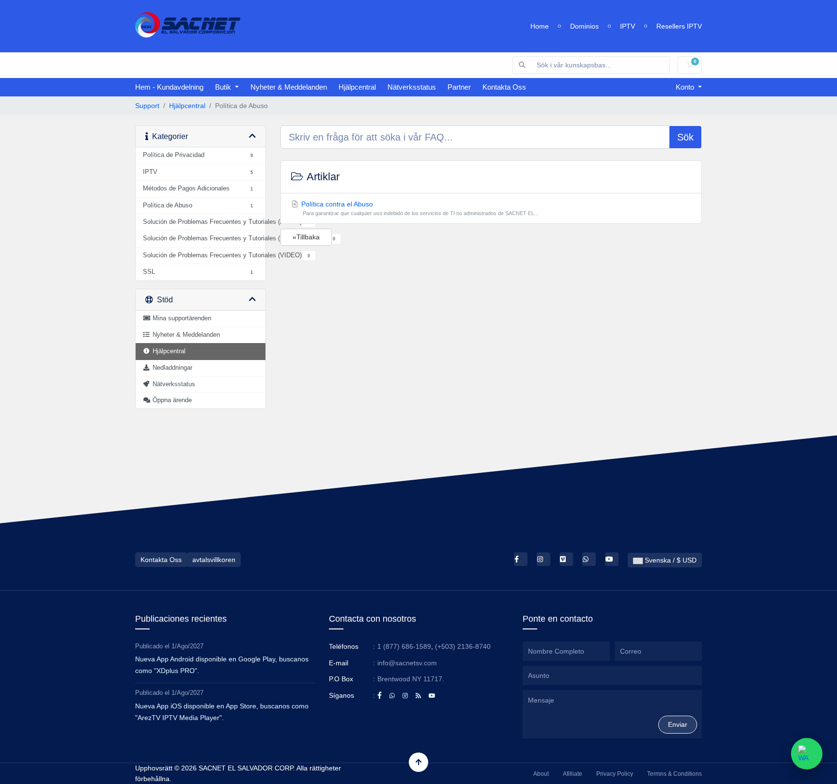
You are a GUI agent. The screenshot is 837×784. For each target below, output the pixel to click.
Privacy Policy (614, 773)
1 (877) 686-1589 (404, 646)
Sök (685, 137)
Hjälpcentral (357, 87)
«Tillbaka (306, 237)
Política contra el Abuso (419, 208)
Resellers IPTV (679, 26)
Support (147, 106)
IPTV (627, 26)
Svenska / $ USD (670, 560)
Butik (224, 87)
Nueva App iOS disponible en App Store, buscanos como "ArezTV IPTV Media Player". (222, 711)
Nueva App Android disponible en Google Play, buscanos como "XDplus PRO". (222, 664)
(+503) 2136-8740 (463, 646)
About (541, 773)
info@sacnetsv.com (407, 663)
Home (539, 26)
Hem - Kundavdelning (169, 87)
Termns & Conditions (674, 773)
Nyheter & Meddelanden (288, 87)
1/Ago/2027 (187, 646)
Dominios (584, 26)
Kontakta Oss (504, 87)
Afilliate (572, 773)
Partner (459, 87)
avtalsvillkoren (213, 560)
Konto (686, 87)
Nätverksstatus (412, 87)
